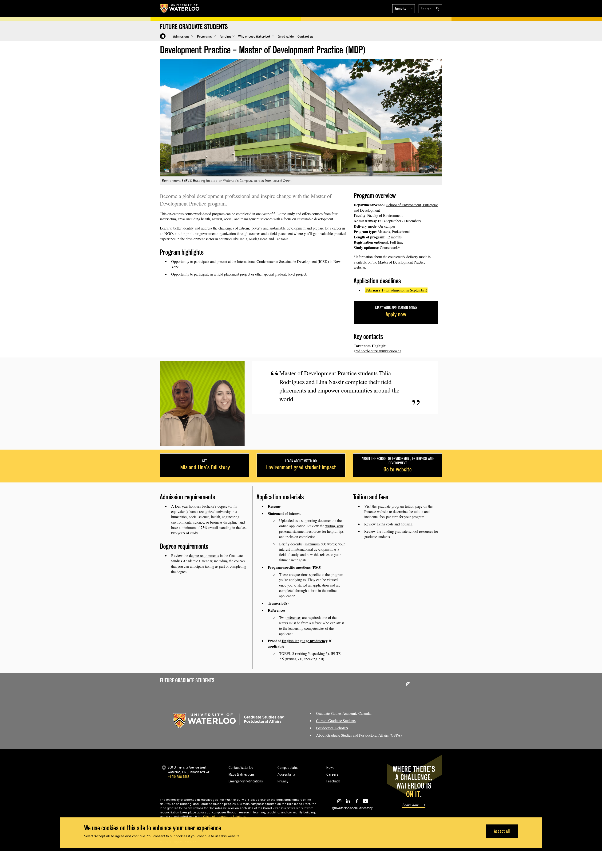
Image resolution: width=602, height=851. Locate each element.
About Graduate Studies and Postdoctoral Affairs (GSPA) (359, 735)
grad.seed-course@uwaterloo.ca (377, 350)
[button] (403, 8)
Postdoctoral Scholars (332, 727)
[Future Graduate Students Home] (163, 36)
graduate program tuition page (400, 506)
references (293, 617)
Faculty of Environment (384, 215)
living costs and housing (394, 523)
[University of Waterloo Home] (180, 8)
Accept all (502, 831)
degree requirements (204, 555)
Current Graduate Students (336, 720)
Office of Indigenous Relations (224, 816)
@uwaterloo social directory (352, 808)
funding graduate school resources (407, 531)
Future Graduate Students (187, 680)
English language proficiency (304, 640)
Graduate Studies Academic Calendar (344, 713)
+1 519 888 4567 (178, 777)
